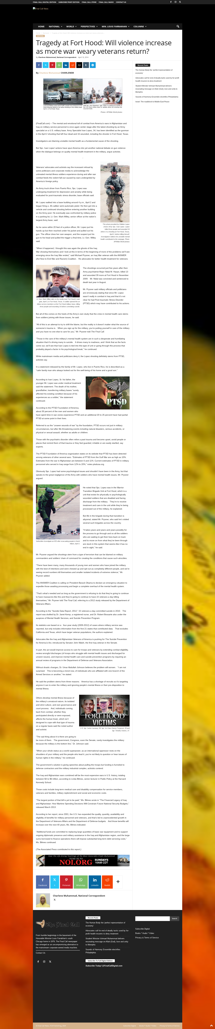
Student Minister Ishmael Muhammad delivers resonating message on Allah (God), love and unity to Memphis (156, 89)
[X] (180, 2)
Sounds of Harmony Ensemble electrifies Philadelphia (157, 97)
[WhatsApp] (59, 65)
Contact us (121, 2)
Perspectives (88, 26)
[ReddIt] (72, 65)
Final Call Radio (106, 2)
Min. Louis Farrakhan (114, 26)
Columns (139, 26)
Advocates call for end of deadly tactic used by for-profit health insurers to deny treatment (157, 79)
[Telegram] (93, 65)
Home (41, 26)
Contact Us (40, 953)
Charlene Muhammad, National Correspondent (57, 57)
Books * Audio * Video (144, 933)
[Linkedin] (66, 65)
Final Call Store (89, 2)
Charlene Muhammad (49, 73)
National (54, 26)
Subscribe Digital (142, 929)
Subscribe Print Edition (69, 2)
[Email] (79, 65)
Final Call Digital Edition (44, 2)
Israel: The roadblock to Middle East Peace (152, 102)
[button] (178, 26)
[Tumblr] (86, 65)
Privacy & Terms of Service (147, 938)
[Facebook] (171, 2)
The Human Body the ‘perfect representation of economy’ (153, 71)
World (70, 26)
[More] (118, 882)
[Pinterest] (52, 65)
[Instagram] (175, 2)
